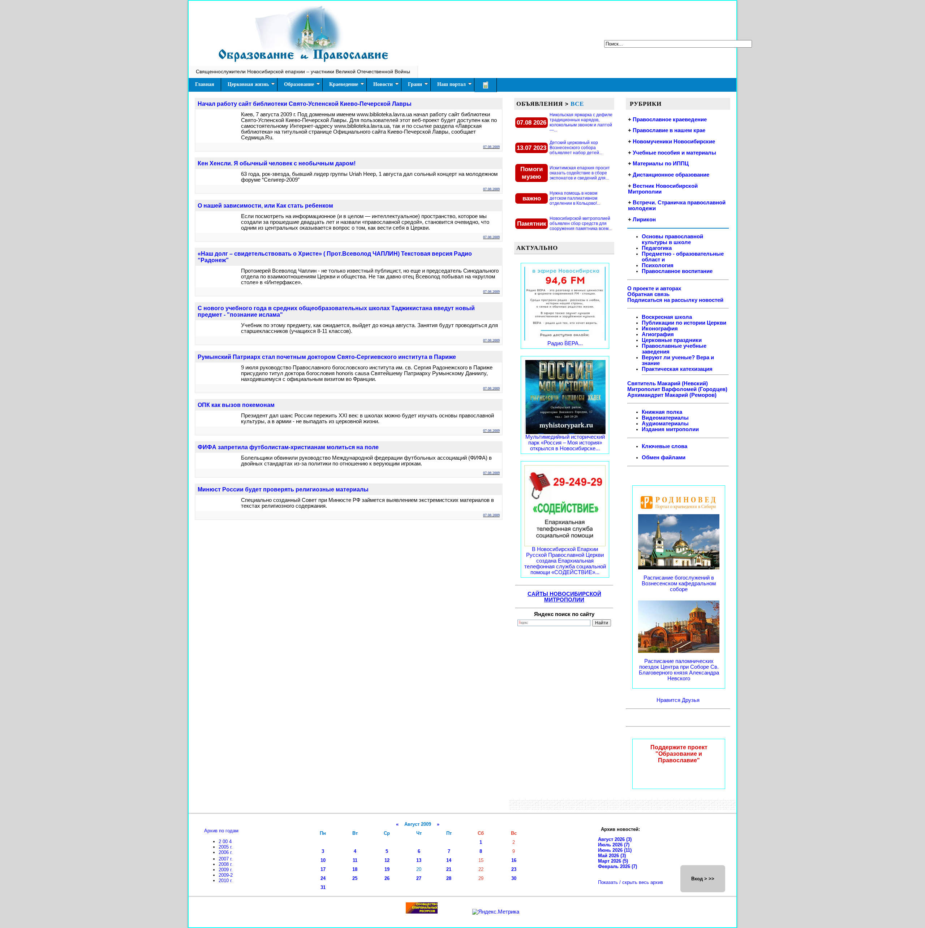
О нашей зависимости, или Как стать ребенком (265, 206)
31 (323, 887)
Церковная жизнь (248, 84)
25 (354, 878)
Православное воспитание (677, 271)
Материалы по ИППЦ (661, 163)
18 (354, 869)
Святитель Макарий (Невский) (667, 383)
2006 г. (226, 852)
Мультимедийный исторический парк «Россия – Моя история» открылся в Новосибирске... (565, 442)
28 (448, 878)
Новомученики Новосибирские (674, 141)
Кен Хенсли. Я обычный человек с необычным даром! (277, 163)
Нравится (669, 700)
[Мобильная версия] (485, 85)
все (577, 103)
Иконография (660, 328)
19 (387, 869)
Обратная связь (648, 294)
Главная (204, 84)
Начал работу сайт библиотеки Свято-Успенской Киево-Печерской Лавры (305, 104)
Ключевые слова (664, 446)
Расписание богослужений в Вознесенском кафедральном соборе (679, 583)
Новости (383, 84)
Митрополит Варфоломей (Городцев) (677, 389)
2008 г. (226, 864)
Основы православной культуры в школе (672, 239)
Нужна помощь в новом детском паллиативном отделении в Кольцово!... (575, 198)
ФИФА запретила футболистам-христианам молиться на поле (288, 447)
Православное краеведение (670, 119)
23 (513, 869)
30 (513, 878)
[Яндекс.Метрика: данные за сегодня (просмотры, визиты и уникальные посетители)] (495, 912)
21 (448, 869)
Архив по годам (221, 830)
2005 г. (226, 847)
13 (418, 860)
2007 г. (226, 859)
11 (355, 860)
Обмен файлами (663, 457)
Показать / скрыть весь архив (630, 882)
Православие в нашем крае (669, 130)
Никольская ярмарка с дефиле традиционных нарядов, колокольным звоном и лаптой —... (581, 122)
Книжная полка (662, 412)
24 (323, 878)
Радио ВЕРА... (565, 343)
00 (226, 841)
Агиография (658, 334)
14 (448, 860)
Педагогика (657, 248)
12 (387, 860)
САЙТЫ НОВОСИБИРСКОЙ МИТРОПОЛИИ (564, 597)
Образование (299, 84)
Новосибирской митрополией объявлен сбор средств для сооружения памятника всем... (581, 223)
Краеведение (343, 84)
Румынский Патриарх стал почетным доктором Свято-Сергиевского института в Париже (327, 357)
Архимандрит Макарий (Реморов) (672, 395)
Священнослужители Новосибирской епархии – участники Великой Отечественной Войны (303, 71)
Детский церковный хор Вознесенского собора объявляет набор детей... (576, 147)
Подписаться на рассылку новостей (675, 300)
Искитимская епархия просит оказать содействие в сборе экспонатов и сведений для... (580, 173)
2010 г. (226, 880)
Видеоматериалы (665, 418)
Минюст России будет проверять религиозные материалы (283, 489)
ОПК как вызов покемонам (236, 405)
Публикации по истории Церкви (684, 323)
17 (323, 869)
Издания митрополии (670, 429)
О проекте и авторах (654, 288)
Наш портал (451, 84)
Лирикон (644, 219)
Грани (415, 84)
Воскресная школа (667, 317)
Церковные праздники (672, 340)
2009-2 (226, 875)
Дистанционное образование (671, 175)
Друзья (691, 700)
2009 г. (226, 869)
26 (387, 878)
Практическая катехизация (677, 369)
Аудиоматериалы (665, 423)
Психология (658, 265)
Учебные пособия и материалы (674, 153)
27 (418, 878)
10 (323, 860)
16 (513, 860)
